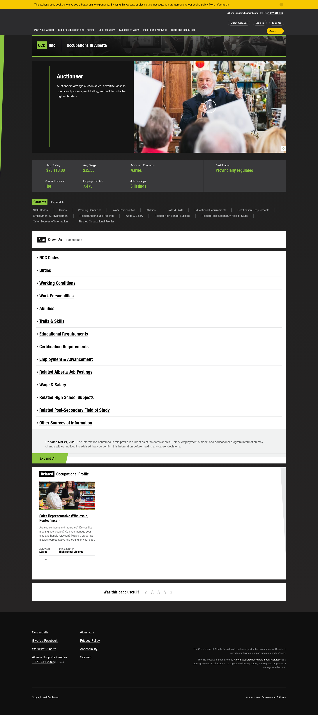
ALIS (71, 18)
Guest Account (239, 22)
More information (219, 4)
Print (262, 31)
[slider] (204, 149)
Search (273, 31)
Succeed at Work (129, 29)
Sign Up (276, 22)
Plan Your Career (44, 29)
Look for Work (107, 29)
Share (243, 31)
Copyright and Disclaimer (45, 697)
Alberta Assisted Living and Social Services (257, 659)
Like (256, 31)
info (47, 45)
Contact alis (40, 632)
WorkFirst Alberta (44, 648)
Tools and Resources (183, 29)
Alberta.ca (87, 632)
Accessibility (89, 648)
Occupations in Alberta (87, 45)
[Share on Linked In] (40, 99)
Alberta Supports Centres (49, 657)
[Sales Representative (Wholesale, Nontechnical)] (67, 495)
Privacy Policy (90, 640)
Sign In (260, 22)
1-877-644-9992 (275, 13)
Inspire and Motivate (155, 29)
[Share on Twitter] (40, 75)
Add (250, 31)
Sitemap (85, 657)
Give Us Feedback (45, 640)
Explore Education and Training (76, 29)
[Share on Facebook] (40, 87)
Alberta (46, 18)
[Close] (281, 4)
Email (40, 111)
